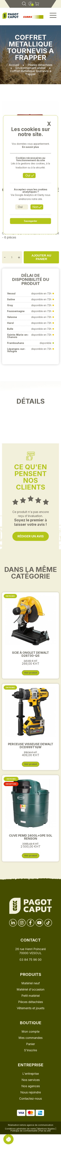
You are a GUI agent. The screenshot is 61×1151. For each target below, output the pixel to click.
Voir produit (30, 672)
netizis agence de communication (36, 1125)
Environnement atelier (30, 68)
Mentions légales (46, 1128)
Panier (30, 1044)
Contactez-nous (30, 1098)
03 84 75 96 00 (30, 959)
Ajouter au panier (41, 257)
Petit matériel (30, 995)
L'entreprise (30, 1073)
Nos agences (30, 1086)
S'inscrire (30, 1050)
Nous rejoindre (30, 1092)
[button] (53, 16)
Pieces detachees (40, 65)
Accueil (14, 65)
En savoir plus (30, 147)
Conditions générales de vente (20, 1128)
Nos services (31, 1080)
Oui (27, 175)
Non (35, 207)
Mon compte (30, 1031)
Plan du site (45, 1130)
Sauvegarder (30, 221)
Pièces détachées (30, 1002)
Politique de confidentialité (24, 1130)
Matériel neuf (30, 983)
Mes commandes (30, 1038)
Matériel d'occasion (30, 989)
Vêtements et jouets (30, 1008)
